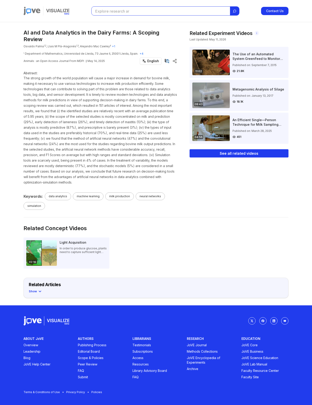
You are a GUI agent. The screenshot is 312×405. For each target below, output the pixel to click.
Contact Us (275, 11)
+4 (141, 53)
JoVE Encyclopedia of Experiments (203, 360)
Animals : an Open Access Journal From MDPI (54, 61)
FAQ (81, 371)
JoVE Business (252, 351)
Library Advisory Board (149, 371)
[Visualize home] (57, 11)
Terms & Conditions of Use (42, 392)
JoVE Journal (197, 345)
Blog (27, 358)
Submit (83, 377)
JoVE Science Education (259, 358)
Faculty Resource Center (260, 371)
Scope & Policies (90, 358)
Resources (140, 364)
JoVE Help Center (37, 364)
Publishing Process (92, 345)
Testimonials (141, 345)
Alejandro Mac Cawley (95, 46)
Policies (96, 392)
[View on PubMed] (167, 61)
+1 (113, 46)
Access (137, 358)
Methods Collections (202, 351)
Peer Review (87, 364)
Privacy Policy (75, 392)
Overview (31, 345)
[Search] (234, 11)
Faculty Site (250, 377)
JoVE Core (249, 345)
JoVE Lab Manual (254, 364)
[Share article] (174, 61)
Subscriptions (142, 351)
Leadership (32, 351)
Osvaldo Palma (34, 46)
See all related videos (239, 153)
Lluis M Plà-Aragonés (62, 46)
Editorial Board (89, 351)
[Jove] (32, 11)
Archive (192, 369)
